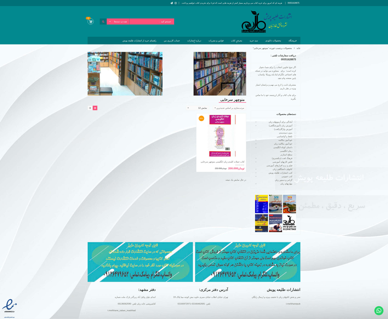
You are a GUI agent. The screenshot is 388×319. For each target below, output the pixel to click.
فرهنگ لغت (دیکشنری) (282, 158)
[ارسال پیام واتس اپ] (378, 310)
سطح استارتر (286, 154)
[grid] (95, 108)
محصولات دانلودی (273, 40)
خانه (298, 48)
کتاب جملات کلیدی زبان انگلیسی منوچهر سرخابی (222, 161)
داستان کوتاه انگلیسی (282, 147)
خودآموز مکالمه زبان (283, 143)
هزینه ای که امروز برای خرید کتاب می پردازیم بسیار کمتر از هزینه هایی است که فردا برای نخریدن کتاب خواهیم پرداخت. (231, 3)
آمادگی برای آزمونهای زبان (280, 122)
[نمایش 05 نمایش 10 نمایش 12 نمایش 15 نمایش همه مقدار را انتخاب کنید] (197, 108)
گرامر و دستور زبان (283, 180)
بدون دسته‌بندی (285, 133)
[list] (90, 108)
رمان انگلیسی (286, 151)
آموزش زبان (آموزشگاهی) (280, 125)
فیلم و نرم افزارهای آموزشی (279, 165)
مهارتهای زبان (286, 183)
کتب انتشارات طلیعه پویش (280, 173)
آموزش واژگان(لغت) (283, 129)
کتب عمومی (286, 176)
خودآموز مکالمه (285, 140)
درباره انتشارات (194, 40)
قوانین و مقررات (216, 40)
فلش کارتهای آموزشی (282, 162)
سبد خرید (254, 40)
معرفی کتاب (236, 40)
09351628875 (293, 3)
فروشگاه (293, 40)
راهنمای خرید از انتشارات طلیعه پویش (139, 40)
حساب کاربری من (172, 40)
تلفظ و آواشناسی (284, 136)
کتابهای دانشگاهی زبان (282, 169)
